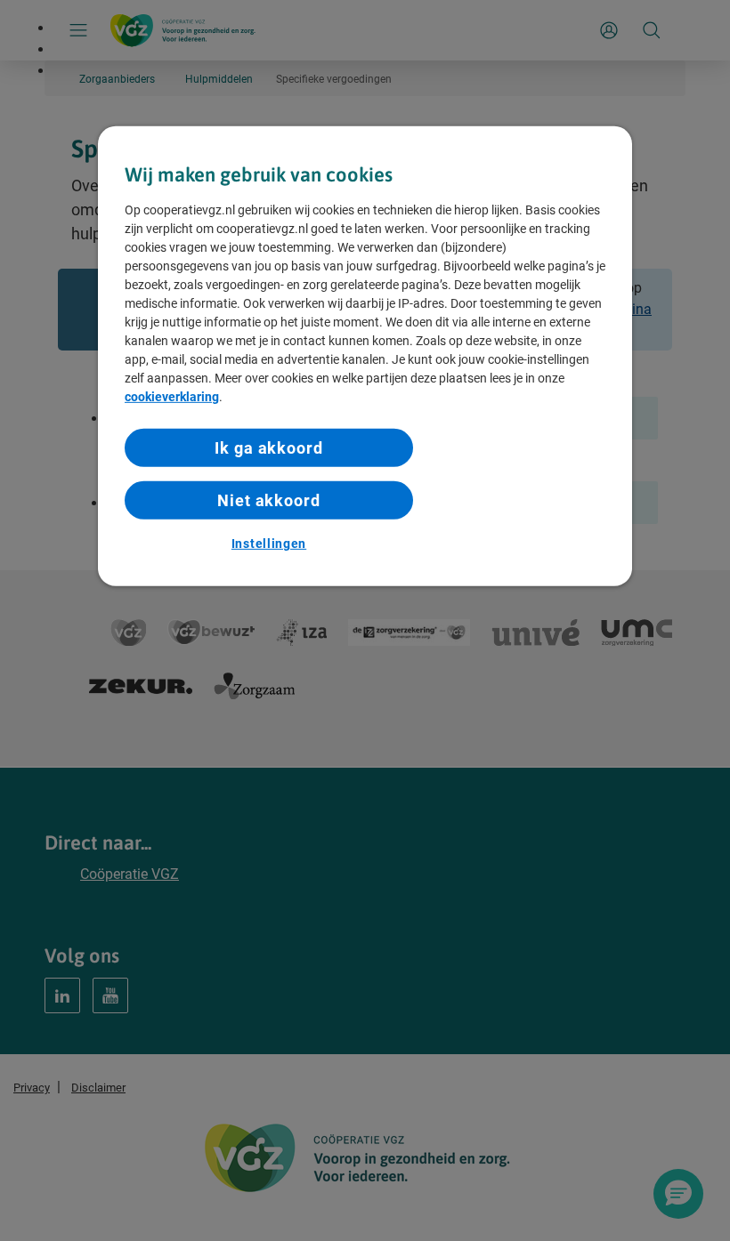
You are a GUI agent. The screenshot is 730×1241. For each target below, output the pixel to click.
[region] (365, 356)
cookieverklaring (172, 397)
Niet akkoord (268, 500)
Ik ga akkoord (269, 448)
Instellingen (268, 543)
